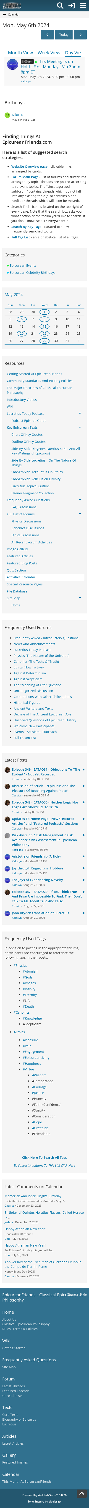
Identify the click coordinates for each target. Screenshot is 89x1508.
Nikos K (17, 114)
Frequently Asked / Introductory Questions (46, 638)
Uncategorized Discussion (33, 691)
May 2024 (14, 294)
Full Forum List (25, 738)
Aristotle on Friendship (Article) (36, 856)
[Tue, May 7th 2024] (80, 34)
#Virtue (28, 1069)
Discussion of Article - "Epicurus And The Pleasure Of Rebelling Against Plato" (43, 788)
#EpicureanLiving (36, 1057)
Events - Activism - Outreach (35, 732)
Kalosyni (26, 81)
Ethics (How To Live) (29, 667)
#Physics (20, 965)
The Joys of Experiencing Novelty (37, 880)
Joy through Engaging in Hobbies (37, 868)
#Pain (27, 1046)
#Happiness (32, 1063)
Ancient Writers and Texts (33, 708)
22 (44, 333)
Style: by (45, 1501)
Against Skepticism (28, 679)
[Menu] (83, 5)
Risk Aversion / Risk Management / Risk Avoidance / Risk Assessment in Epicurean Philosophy (44, 840)
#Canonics (22, 1012)
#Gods (28, 977)
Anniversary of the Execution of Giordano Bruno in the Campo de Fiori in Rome (43, 1264)
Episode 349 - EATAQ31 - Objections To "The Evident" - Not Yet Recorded (46, 771)
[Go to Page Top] (82, 1494)
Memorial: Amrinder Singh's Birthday (33, 1196)
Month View (20, 53)
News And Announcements (34, 644)
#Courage (39, 1087)
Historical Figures (27, 702)
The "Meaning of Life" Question (38, 685)
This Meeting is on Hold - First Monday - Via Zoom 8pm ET (50, 67)
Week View (49, 53)
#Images (29, 983)
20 (22, 333)
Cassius (17, 779)
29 (44, 341)
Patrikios (17, 850)
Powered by (44, 1495)
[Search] (60, 5)
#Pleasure (30, 1040)
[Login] (71, 5)
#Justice (38, 1093)
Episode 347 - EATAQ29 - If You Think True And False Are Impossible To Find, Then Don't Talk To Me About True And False (47, 896)
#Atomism (30, 971)
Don (7, 1239)
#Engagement (33, 1051)
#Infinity (29, 989)
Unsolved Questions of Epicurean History (45, 720)
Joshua (9, 1222)
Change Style (77, 1294)
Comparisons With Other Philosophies (43, 696)
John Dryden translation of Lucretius (40, 913)
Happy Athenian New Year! (25, 1229)
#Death (28, 1006)
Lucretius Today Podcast (32, 649)
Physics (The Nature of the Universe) (41, 655)
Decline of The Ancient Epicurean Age (42, 714)
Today (63, 34)
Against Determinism (30, 673)
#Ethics (19, 1032)
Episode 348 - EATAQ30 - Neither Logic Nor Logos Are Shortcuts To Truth (45, 804)
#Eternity (30, 995)
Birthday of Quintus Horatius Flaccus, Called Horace (44, 1212)
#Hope (37, 1122)
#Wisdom (39, 1075)
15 (44, 326)
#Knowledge (32, 1018)
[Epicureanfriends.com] (12, 5)
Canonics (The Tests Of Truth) (36, 661)
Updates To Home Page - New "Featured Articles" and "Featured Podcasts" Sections (45, 821)
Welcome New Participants (34, 726)
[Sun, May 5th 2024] (47, 34)
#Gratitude (40, 1128)
